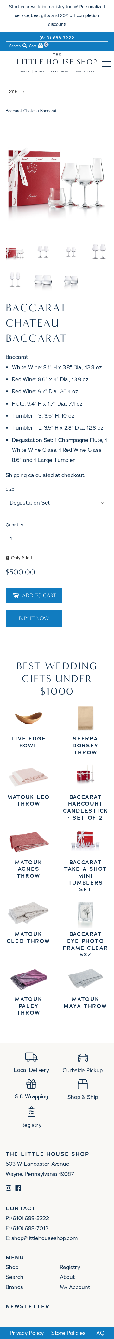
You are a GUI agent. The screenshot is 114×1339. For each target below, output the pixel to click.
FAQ (98, 1333)
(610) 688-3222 (57, 37)
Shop (12, 1267)
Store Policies (68, 1333)
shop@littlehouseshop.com (44, 1238)
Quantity (14, 525)
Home (11, 91)
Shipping (16, 475)
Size (10, 489)
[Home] (57, 71)
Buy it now (34, 618)
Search (14, 1277)
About (67, 1277)
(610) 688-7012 (29, 1228)
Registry (70, 1267)
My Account (75, 1287)
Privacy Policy (27, 1333)
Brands (14, 1287)
